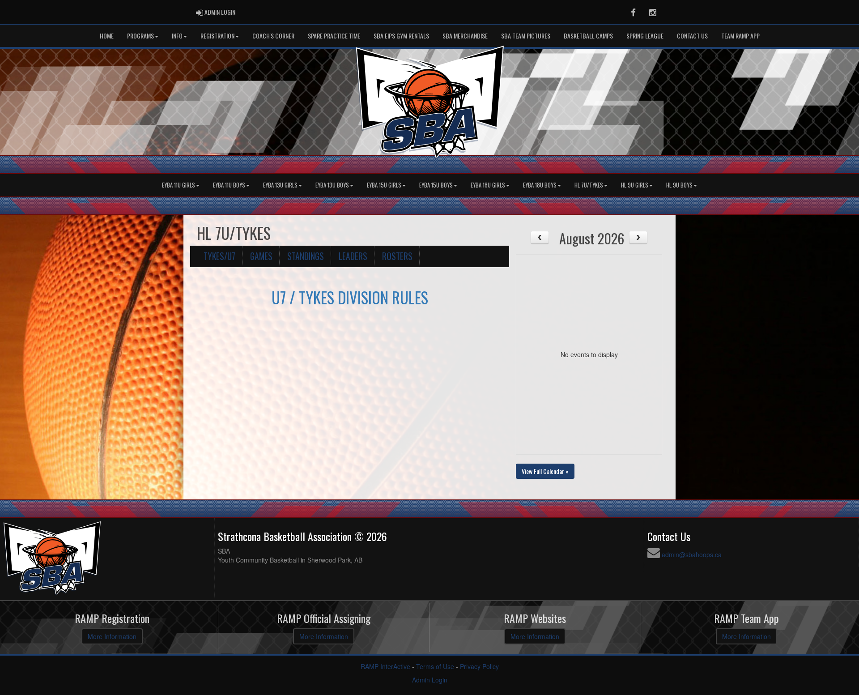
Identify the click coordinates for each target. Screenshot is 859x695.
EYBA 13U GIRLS (280, 185)
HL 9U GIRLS (634, 185)
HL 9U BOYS (679, 185)
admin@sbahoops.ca (692, 554)
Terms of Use (435, 666)
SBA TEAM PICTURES (525, 35)
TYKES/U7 (219, 256)
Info (177, 35)
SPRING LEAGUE (644, 35)
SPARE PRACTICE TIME (334, 35)
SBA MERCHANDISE (465, 35)
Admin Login (429, 679)
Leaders (353, 256)
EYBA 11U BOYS (229, 185)
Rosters (397, 256)
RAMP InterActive (385, 666)
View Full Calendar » (545, 471)
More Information (112, 636)
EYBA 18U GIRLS (488, 185)
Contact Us (692, 35)
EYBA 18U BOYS (540, 185)
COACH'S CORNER (273, 35)
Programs (140, 35)
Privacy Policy (479, 666)
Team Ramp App (740, 35)
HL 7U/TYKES (588, 185)
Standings (305, 256)
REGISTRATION (217, 35)
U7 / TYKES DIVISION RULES (350, 297)
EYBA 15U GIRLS (384, 185)
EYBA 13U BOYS (332, 185)
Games (261, 256)
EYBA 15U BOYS (436, 185)
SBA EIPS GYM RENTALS (401, 35)
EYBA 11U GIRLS (178, 185)
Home (107, 35)
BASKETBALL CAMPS (588, 35)
